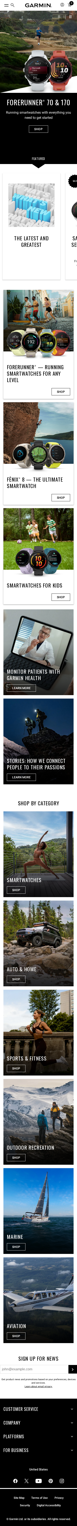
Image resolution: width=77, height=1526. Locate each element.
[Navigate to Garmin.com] (38, 5)
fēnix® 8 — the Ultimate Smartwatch (38, 453)
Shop (61, 391)
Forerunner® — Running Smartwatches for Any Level (38, 344)
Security (25, 1505)
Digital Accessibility (49, 1505)
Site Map (19, 1497)
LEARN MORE (21, 688)
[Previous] (5, 50)
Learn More (21, 777)
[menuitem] (12, 5)
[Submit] (72, 1369)
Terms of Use (39, 1497)
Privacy (59, 1497)
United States (38, 1469)
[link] (38, 78)
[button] (70, 16)
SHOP (38, 129)
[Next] (71, 50)
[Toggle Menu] (2, 4)
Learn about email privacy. (38, 1386)
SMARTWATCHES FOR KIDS (38, 556)
